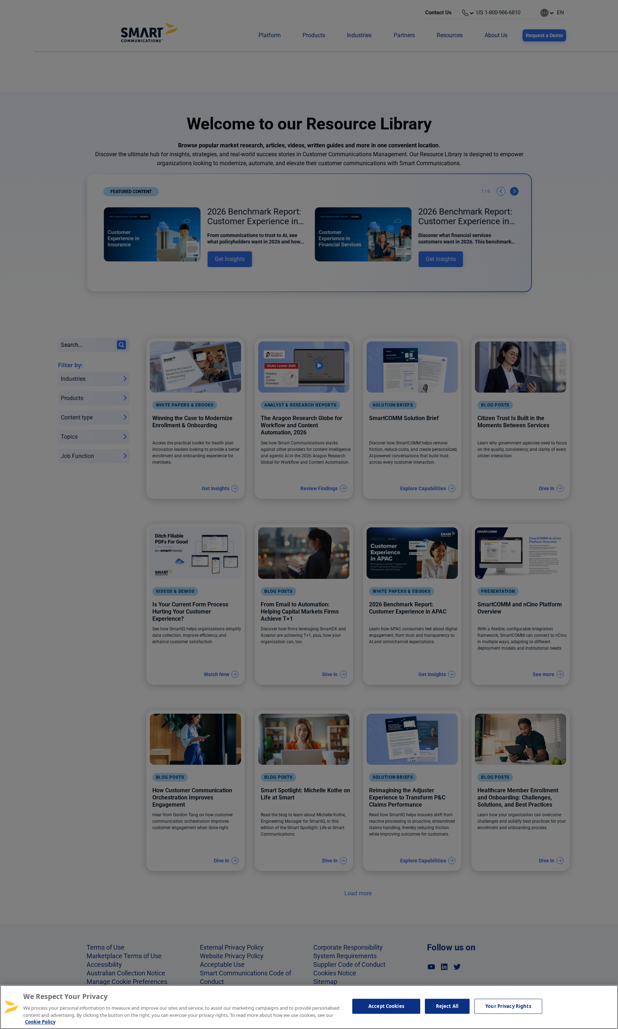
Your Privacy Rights (508, 1006)
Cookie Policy (40, 1021)
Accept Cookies (386, 1006)
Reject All (447, 1006)
